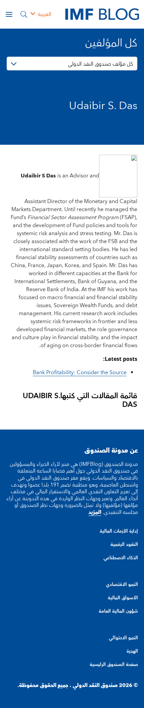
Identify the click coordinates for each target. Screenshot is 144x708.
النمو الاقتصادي (122, 584)
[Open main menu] (9, 14)
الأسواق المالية (123, 598)
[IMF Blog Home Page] (102, 14)
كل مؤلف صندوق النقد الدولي (100, 64)
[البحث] (24, 14)
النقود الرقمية (124, 544)
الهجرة (132, 651)
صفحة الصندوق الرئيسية (114, 664)
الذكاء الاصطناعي (120, 558)
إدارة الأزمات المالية (119, 531)
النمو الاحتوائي (123, 638)
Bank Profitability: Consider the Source (80, 372)
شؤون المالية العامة (118, 611)
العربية (44, 14)
